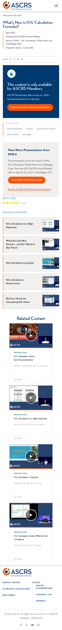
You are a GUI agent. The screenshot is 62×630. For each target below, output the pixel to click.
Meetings (9, 595)
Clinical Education (16, 589)
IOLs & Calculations (14, 129)
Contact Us (44, 595)
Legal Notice (37, 618)
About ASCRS (11, 583)
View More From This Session (26, 180)
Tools (36, 583)
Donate (41, 601)
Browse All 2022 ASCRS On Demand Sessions (29, 189)
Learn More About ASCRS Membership (30, 107)
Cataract (29, 129)
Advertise (24, 618)
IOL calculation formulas (46, 129)
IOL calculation (13, 135)
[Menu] (56, 6)
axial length (27, 135)
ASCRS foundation (44, 587)
